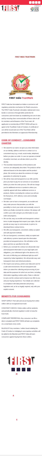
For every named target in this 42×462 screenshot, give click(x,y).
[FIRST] (21, 361)
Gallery (34, 25)
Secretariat (22, 412)
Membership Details (22, 380)
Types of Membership (22, 390)
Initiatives (33, 16)
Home (5, 16)
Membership (7, 34)
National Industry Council (21, 405)
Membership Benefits (22, 383)
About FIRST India (21, 401)
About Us (11, 16)
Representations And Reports (12, 25)
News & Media (27, 25)
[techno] (10, 8)
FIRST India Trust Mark (22, 16)
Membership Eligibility (22, 387)
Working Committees (22, 408)
